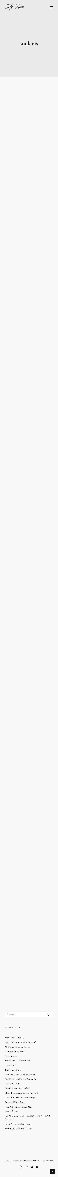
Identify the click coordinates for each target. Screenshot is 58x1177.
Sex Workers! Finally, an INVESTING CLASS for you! (27, 1117)
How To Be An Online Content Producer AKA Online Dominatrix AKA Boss (28, 158)
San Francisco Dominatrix (18, 1060)
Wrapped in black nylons (17, 1047)
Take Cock (10, 1065)
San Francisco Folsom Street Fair (21, 1079)
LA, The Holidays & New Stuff (20, 1042)
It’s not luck (11, 1056)
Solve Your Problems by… (18, 1124)
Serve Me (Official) (14, 1037)
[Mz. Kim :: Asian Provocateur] (14, 7)
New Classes (11, 1111)
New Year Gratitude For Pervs (20, 1074)
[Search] (29, 1015)
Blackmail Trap (13, 1070)
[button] (51, 7)
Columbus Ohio (13, 1083)
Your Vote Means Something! (20, 1097)
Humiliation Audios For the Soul (21, 1093)
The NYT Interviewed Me (18, 1106)
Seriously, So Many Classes (18, 1128)
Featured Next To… (15, 1102)
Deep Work (21, 923)
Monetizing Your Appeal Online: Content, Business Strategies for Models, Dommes (27, 179)
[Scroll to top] (52, 1171)
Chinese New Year (14, 1051)
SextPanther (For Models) (17, 1088)
